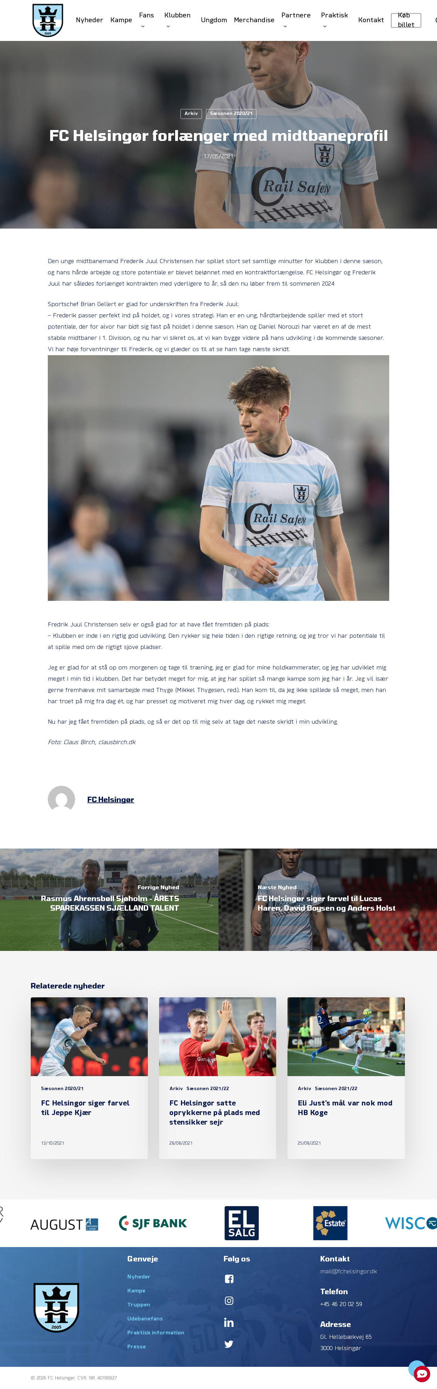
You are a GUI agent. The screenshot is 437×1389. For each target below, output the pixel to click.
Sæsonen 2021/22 (207, 1088)
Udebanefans (145, 1319)
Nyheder (139, 1277)
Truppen (138, 1305)
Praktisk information (155, 1333)
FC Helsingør (110, 799)
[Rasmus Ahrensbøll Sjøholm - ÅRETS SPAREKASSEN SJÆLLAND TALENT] (109, 900)
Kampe (136, 1291)
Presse (136, 1347)
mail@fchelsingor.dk (348, 1272)
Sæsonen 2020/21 (231, 113)
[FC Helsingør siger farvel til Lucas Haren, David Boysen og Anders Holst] (327, 900)
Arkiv (191, 113)
